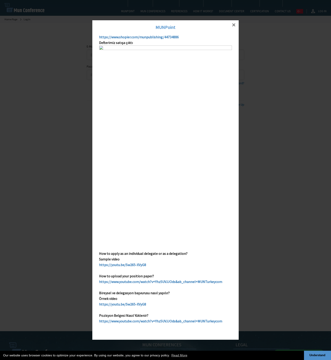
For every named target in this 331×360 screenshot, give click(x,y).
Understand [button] (317, 355)
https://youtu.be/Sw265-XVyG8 (122, 264)
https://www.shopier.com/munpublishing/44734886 (139, 37)
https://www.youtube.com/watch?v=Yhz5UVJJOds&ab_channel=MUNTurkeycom (160, 281)
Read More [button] (179, 355)
